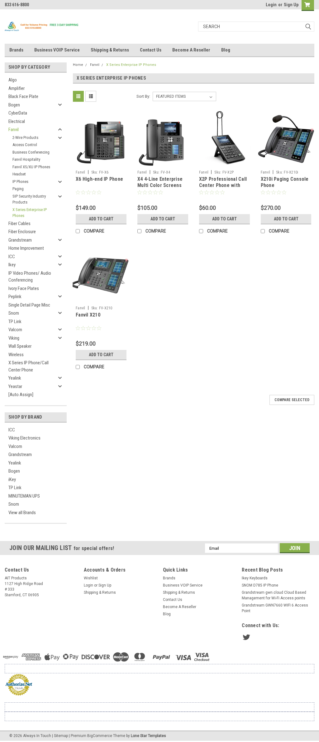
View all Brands (22, 512)
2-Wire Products (25, 137)
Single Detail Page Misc (29, 305)
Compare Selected (291, 400)
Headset (19, 174)
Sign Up (291, 4)
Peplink (14, 296)
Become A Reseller (191, 50)
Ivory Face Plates (23, 288)
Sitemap (61, 736)
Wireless (16, 354)
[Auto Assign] (20, 394)
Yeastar (15, 386)
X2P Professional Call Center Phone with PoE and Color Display (223, 185)
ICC (11, 256)
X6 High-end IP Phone (99, 179)
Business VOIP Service (57, 50)
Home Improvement (26, 248)
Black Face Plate (23, 96)
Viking (13, 338)
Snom (13, 313)
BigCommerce (99, 736)
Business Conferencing (31, 152)
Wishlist (91, 578)
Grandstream (20, 240)
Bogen (14, 105)
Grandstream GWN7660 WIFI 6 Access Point (275, 608)
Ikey (12, 265)
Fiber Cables (19, 223)
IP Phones (20, 181)
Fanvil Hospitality (26, 159)
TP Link (14, 321)
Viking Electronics (24, 438)
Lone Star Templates (148, 736)
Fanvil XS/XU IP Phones (31, 167)
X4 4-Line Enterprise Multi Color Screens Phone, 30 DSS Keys (160, 185)
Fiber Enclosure (22, 231)
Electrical (16, 121)
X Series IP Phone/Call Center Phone (28, 366)
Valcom (15, 329)
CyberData (17, 113)
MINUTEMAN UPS (24, 496)
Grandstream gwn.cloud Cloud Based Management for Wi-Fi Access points (274, 595)
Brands (16, 50)
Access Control (24, 144)
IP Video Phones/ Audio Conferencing (29, 276)
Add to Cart (101, 218)
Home (78, 65)
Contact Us (150, 50)
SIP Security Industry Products (29, 199)
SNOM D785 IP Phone (260, 585)
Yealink (14, 378)
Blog (225, 50)
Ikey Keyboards (255, 578)
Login (271, 4)
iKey (12, 479)
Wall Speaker (19, 346)
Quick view (101, 162)
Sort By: (143, 96)
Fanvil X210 (88, 315)
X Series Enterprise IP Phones (29, 212)
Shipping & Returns (110, 50)
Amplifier (16, 88)
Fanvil (13, 129)
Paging (18, 188)
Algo (12, 80)
